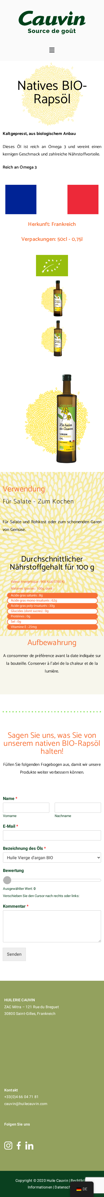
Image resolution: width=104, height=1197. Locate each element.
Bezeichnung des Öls (24, 848)
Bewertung (13, 871)
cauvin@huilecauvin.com (25, 1104)
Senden (14, 954)
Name (10, 799)
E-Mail (10, 826)
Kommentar (16, 906)
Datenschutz (65, 1187)
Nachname (63, 816)
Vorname (10, 816)
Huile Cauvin (58, 1180)
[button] (52, 50)
